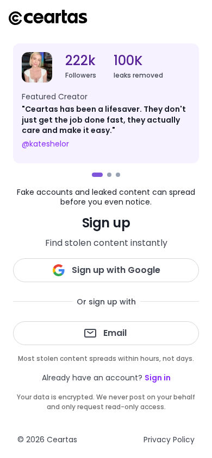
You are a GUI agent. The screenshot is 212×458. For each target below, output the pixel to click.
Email (115, 333)
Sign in (158, 377)
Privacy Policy (169, 439)
